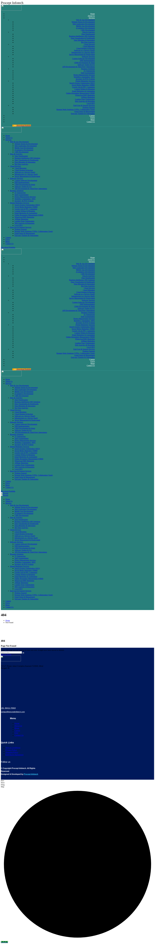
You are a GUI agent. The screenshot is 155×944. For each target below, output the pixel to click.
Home (7, 620)
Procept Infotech (31, 774)
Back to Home (6, 655)
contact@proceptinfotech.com (13, 712)
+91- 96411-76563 (8, 708)
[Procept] (4, 493)
